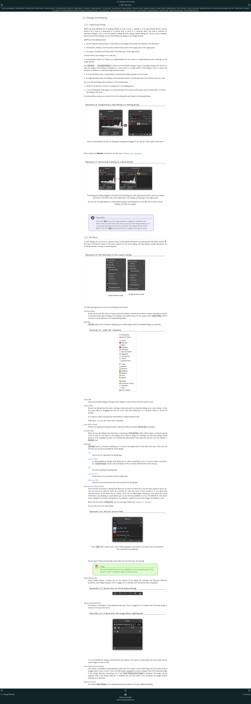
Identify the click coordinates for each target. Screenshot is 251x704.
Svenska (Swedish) (152, 10)
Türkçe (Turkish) (163, 10)
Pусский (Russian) (104, 10)
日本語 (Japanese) (171, 8)
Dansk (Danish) (39, 8)
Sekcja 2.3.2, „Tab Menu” (133, 153)
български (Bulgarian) (8, 8)
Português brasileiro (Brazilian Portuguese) (73, 10)
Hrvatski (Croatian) (137, 8)
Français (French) (126, 8)
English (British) (78, 8)
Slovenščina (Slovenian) (129, 10)
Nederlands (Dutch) (205, 8)
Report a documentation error (125, 699)
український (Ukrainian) (176, 10)
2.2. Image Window (7, 694)
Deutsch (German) (50, 8)
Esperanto (87, 8)
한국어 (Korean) (181, 8)
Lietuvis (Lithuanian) (193, 8)
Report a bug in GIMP (125, 697)
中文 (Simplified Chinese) (191, 10)
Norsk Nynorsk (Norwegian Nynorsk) (223, 8)
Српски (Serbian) (142, 10)
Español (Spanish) (96, 8)
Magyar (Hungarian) (150, 8)
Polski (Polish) (239, 8)
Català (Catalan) (20, 8)
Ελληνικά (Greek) (61, 8)
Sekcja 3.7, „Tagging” (144, 502)
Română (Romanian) (92, 10)
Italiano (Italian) (161, 8)
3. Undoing (246, 694)
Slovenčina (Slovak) (116, 10)
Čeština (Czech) (30, 8)
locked (100, 421)
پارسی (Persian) (106, 8)
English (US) (70, 8)
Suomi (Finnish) (116, 8)
